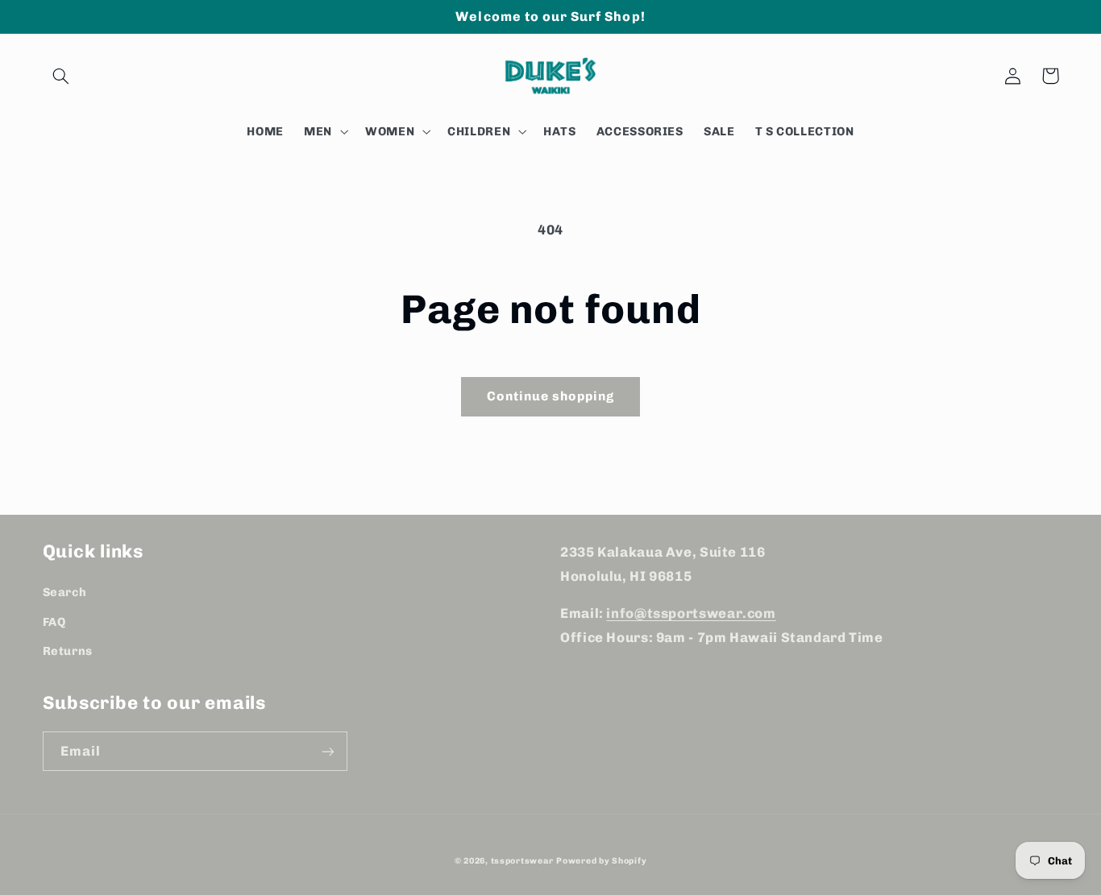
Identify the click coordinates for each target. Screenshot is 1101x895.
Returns (68, 651)
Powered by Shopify (601, 861)
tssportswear (522, 861)
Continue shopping (551, 396)
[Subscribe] (327, 751)
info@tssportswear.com (690, 613)
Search (65, 592)
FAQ (54, 622)
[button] (61, 75)
